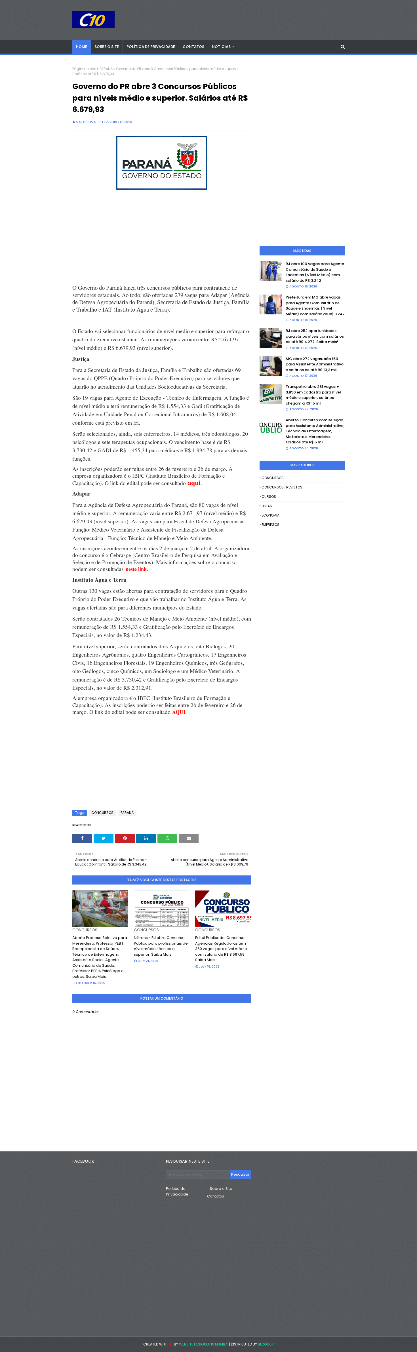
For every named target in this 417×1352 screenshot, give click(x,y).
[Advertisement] (161, 237)
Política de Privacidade (177, 1191)
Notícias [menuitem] (221, 46)
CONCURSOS (102, 812)
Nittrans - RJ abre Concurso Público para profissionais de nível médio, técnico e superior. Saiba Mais (161, 946)
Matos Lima (86, 122)
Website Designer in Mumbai (203, 1344)
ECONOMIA (270, 515)
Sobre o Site (221, 1188)
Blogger (266, 1344)
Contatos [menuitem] (193, 46)
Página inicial (84, 68)
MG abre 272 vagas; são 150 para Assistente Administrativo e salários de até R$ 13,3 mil (315, 364)
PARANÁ (106, 68)
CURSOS (269, 496)
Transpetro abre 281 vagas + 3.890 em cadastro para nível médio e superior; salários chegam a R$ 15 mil (313, 395)
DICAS (267, 505)
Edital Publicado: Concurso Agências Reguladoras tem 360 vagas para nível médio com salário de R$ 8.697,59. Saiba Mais (221, 948)
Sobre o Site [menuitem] (106, 46)
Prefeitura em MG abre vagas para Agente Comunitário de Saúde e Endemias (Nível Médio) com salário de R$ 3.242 (315, 306)
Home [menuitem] (81, 46)
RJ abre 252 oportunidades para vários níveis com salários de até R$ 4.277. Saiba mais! (315, 336)
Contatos (215, 1196)
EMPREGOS (270, 524)
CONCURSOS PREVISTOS (282, 487)
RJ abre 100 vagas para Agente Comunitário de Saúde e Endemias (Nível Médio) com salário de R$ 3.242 (315, 272)
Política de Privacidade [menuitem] (151, 46)
